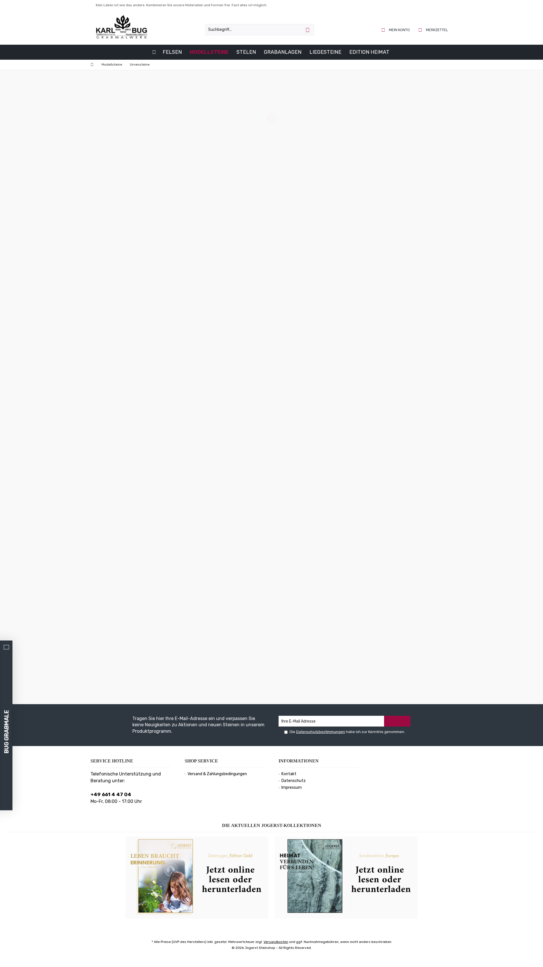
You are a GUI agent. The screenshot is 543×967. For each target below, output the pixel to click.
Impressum (291, 787)
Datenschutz (293, 780)
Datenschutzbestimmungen (320, 732)
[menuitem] (433, 29)
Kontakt (288, 774)
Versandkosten (276, 942)
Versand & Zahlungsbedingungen (217, 774)
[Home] (154, 52)
